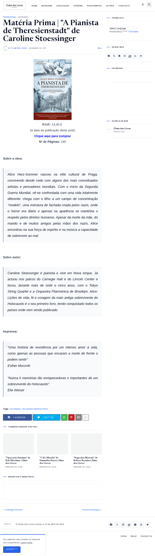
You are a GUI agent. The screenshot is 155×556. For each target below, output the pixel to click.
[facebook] (109, 56)
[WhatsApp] (64, 417)
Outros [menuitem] (110, 6)
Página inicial (9, 17)
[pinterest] (119, 56)
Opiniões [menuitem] (78, 6)
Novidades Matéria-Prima (35, 408)
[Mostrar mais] (85, 417)
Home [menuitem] (34, 6)
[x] (114, 56)
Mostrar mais (119, 131)
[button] (143, 4)
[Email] (78, 417)
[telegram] (140, 56)
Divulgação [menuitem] (63, 6)
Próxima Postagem (91, 509)
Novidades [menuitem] (46, 6)
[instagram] (124, 56)
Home (124, 536)
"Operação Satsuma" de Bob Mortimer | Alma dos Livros (17, 460)
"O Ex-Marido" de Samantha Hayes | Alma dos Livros (52, 460)
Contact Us (146, 536)
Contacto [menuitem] (124, 6)
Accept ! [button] (11, 549)
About (133, 536)
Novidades (23, 17)
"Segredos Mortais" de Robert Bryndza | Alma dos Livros (85, 460)
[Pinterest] (71, 417)
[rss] (135, 56)
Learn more (26, 542)
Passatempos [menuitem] (94, 6)
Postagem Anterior (14, 509)
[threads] (130, 56)
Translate (133, 31)
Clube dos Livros (122, 128)
